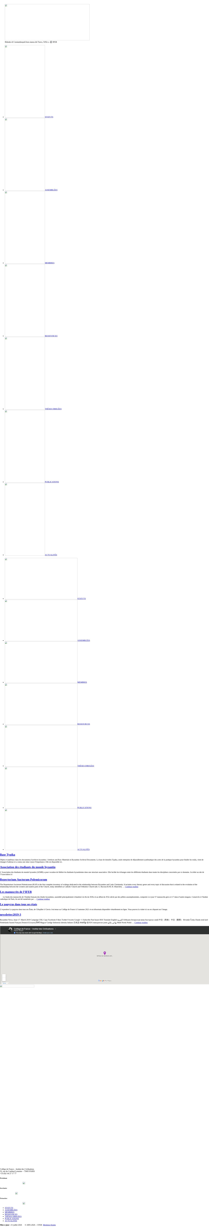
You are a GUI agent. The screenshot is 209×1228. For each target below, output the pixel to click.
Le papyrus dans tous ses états (18, 904)
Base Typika (7, 854)
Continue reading (131, 887)
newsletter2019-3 (10, 914)
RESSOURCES (11, 1214)
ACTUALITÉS (11, 1221)
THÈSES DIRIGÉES (13, 1216)
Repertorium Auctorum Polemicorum (23, 879)
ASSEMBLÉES (11, 1210)
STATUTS (9, 1208)
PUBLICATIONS (12, 1219)
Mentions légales (49, 1225)
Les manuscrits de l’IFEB (16, 891)
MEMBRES (9, 1212)
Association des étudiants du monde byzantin (27, 867)
